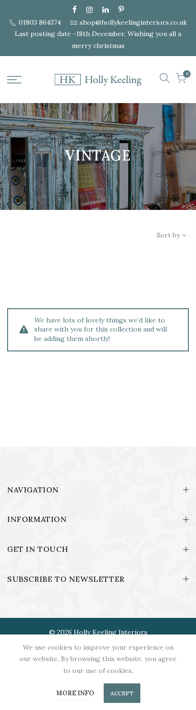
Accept (122, 693)
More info (75, 693)
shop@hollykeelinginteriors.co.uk (133, 22)
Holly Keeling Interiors (110, 632)
